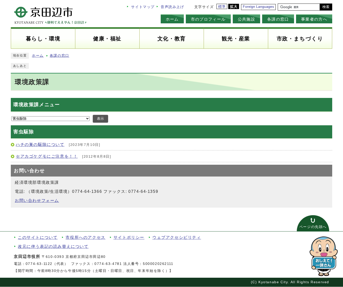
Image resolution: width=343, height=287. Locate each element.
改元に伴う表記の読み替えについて (53, 246)
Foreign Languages (258, 7)
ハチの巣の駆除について (40, 144)
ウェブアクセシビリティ (176, 237)
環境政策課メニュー (36, 104)
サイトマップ (143, 7)
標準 (222, 7)
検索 (325, 7)
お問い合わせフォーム (37, 200)
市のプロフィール (208, 19)
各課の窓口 (278, 19)
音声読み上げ (172, 7)
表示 (100, 119)
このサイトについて (38, 237)
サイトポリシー (128, 237)
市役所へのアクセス (85, 237)
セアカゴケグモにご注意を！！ (47, 156)
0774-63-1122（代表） (47, 264)
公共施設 (246, 19)
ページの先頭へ (313, 227)
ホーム (172, 19)
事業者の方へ (314, 19)
